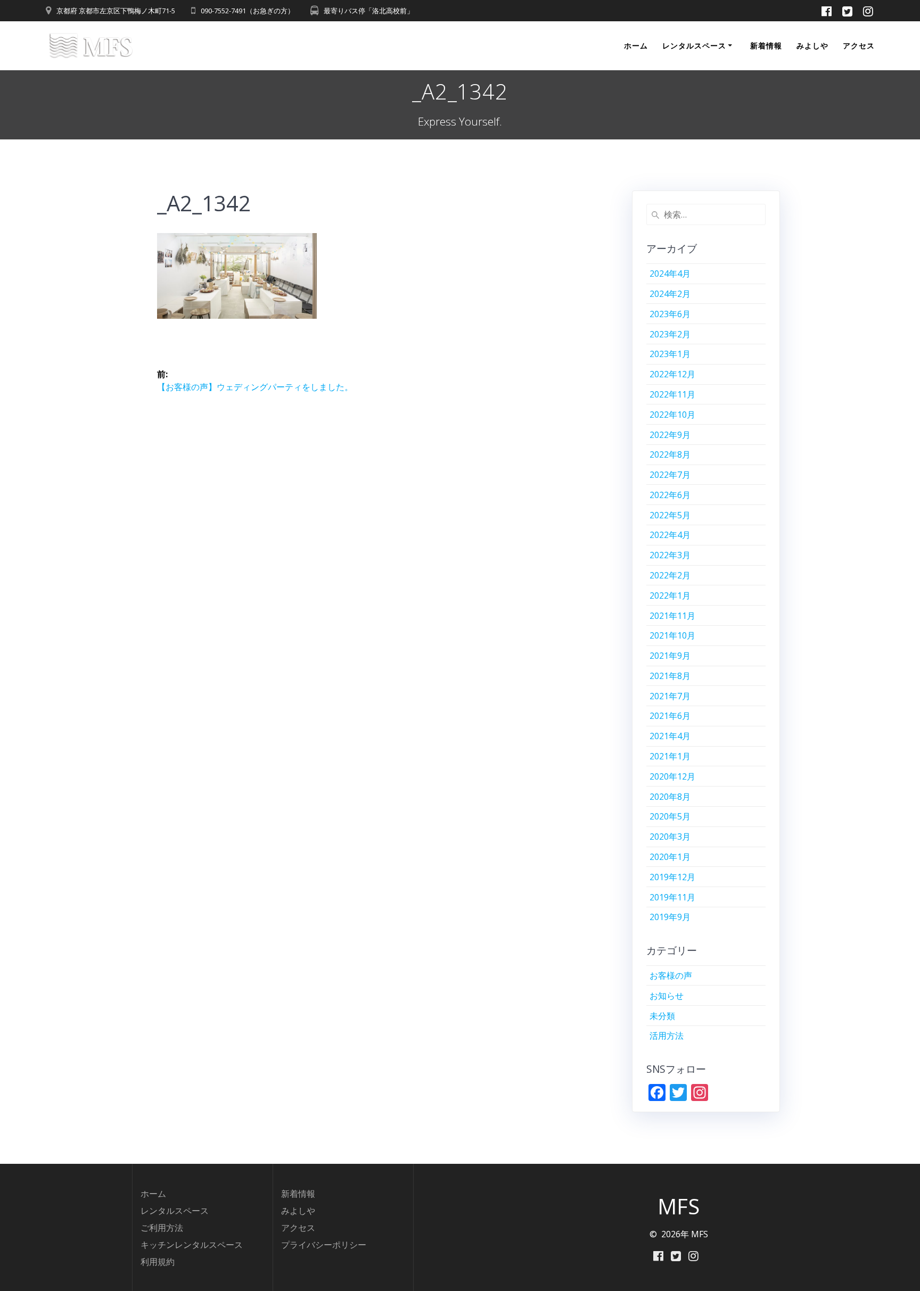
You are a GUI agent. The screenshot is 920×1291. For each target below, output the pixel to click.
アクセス (859, 45)
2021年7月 (670, 696)
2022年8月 (670, 454)
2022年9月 (670, 435)
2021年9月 (670, 655)
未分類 (662, 1016)
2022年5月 (670, 515)
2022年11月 (672, 394)
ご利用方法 (162, 1228)
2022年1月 (670, 595)
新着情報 (766, 45)
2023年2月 (670, 334)
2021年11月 (672, 616)
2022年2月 (670, 575)
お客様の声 (671, 975)
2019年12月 (672, 877)
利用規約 (158, 1262)
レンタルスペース (694, 45)
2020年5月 (670, 816)
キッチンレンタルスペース (192, 1245)
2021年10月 (672, 635)
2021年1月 (670, 756)
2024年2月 (670, 294)
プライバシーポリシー (323, 1245)
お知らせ (667, 996)
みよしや (812, 45)
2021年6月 (670, 716)
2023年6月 (670, 314)
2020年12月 (672, 776)
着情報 (302, 1193)
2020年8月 (670, 796)
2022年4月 (670, 535)
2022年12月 (672, 374)
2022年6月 (670, 495)
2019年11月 (672, 897)
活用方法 (667, 1035)
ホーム (636, 45)
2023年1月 (670, 354)
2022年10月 (672, 414)
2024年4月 (670, 273)
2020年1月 (670, 857)
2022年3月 (670, 555)
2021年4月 (670, 736)
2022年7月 (670, 475)
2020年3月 (670, 836)
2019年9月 (670, 917)
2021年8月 (670, 676)
